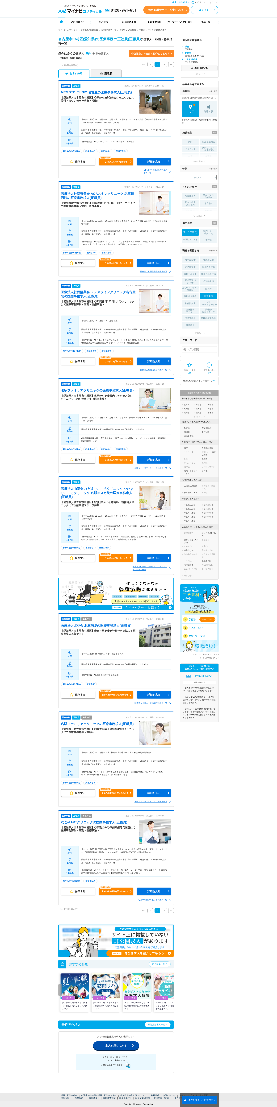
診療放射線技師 (142, 1098)
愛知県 (122, 30)
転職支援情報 (155, 22)
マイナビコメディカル (68, 30)
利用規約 (155, 1095)
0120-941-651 (121, 10)
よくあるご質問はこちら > (209, 658)
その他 (208, 239)
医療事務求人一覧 (108, 30)
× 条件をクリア (199, 74)
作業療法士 (80, 1098)
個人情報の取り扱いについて (133, 1095)
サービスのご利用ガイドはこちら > (206, 654)
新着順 (108, 73)
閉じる (198, 333)
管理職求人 (190, 196)
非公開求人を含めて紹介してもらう (150, 53)
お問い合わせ (169, 1095)
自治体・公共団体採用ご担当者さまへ (99, 1095)
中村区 (142, 30)
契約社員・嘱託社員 (208, 232)
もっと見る (198, 161)
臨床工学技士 (125, 1098)
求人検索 (103, 22)
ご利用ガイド (78, 22)
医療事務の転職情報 (89, 30)
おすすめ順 (76, 73)
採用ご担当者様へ (180, 2)
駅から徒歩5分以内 (208, 196)
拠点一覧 (206, 22)
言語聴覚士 (94, 1098)
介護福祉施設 (208, 141)
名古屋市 (132, 30)
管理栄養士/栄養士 (162, 1098)
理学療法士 (66, 1098)
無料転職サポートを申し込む (165, 9)
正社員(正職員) (190, 232)
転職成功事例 (129, 22)
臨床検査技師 (109, 1098)
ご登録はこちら (206, 619)
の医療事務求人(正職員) (96, 92)
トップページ (61, 22)
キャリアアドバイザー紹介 (180, 22)
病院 (190, 141)
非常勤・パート (190, 239)
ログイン (204, 9)
